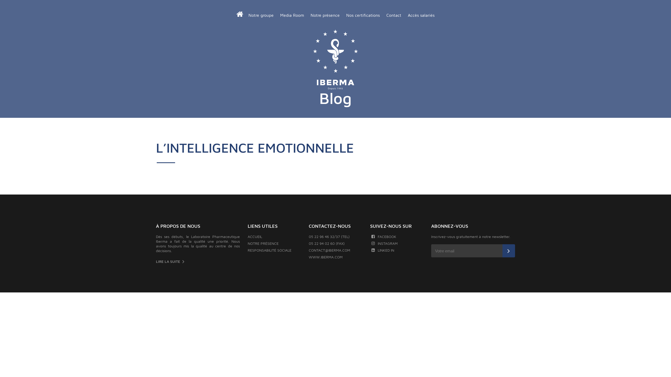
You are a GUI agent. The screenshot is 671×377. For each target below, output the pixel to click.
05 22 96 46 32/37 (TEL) (329, 236)
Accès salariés (421, 15)
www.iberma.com (326, 257)
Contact (393, 15)
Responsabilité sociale (269, 250)
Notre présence (325, 15)
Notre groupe (261, 15)
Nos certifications (363, 15)
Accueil (255, 236)
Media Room (292, 15)
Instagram (388, 243)
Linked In (386, 250)
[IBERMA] (335, 59)
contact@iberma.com (329, 250)
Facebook (387, 236)
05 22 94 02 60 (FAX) (327, 243)
